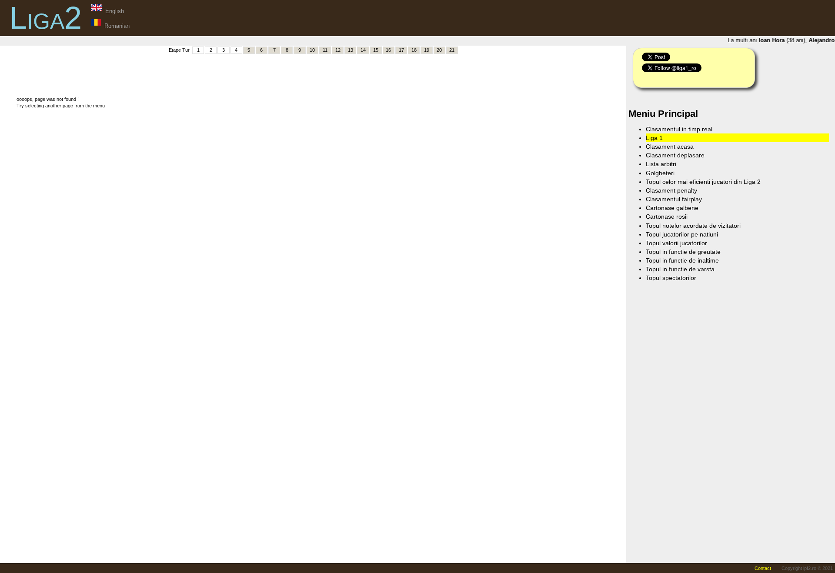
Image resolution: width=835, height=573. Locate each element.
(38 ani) (779, 40)
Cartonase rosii (667, 216)
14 (363, 50)
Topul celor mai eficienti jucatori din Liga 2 (703, 181)
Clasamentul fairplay (674, 199)
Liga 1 (654, 137)
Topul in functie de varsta (680, 269)
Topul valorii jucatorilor (676, 243)
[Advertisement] (313, 74)
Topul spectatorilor (671, 277)
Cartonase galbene (672, 207)
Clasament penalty (671, 190)
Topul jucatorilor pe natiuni (682, 234)
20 (439, 50)
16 (388, 50)
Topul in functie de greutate (683, 251)
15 (375, 50)
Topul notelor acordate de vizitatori (693, 225)
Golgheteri (660, 173)
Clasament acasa (670, 146)
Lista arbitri (661, 163)
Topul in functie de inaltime (682, 260)
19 (426, 50)
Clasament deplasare (675, 155)
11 (325, 50)
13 (350, 50)
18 (414, 50)
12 (338, 50)
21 (451, 50)
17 (401, 50)
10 (312, 50)
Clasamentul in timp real (679, 129)
